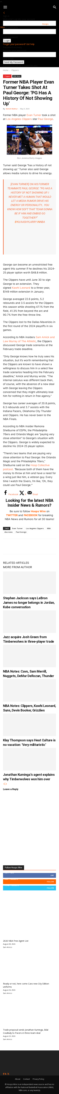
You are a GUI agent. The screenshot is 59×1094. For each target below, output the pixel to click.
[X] (17, 546)
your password (10, 37)
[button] (5, 7)
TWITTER (12, 515)
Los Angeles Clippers (19, 119)
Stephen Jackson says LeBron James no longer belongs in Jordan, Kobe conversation (29, 602)
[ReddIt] (37, 546)
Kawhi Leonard (21, 287)
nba (42, 221)
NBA (48, 528)
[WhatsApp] (27, 546)
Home (5, 70)
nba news (8, 532)
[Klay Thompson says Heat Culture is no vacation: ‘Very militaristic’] (29, 725)
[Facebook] (7, 546)
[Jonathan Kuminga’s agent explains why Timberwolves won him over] (29, 759)
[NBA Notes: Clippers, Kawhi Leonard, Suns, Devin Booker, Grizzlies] (29, 690)
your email (8, 58)
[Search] (55, 7)
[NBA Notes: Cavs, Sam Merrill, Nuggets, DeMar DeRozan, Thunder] (29, 656)
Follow (50, 881)
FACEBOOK (31, 515)
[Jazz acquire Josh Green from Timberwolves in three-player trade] (29, 621)
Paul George (45, 119)
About (17, 1079)
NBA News (16, 76)
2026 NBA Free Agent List (15, 940)
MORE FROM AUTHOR (17, 567)
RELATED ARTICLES (16, 563)
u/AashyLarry (27, 221)
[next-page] (6, 784)
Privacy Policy (38, 1079)
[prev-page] (4, 784)
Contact (26, 1079)
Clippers (15, 70)
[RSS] (6, 1074)
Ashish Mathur (12, 109)
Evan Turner (34, 115)
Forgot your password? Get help (18, 44)
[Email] (47, 546)
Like (52, 875)
